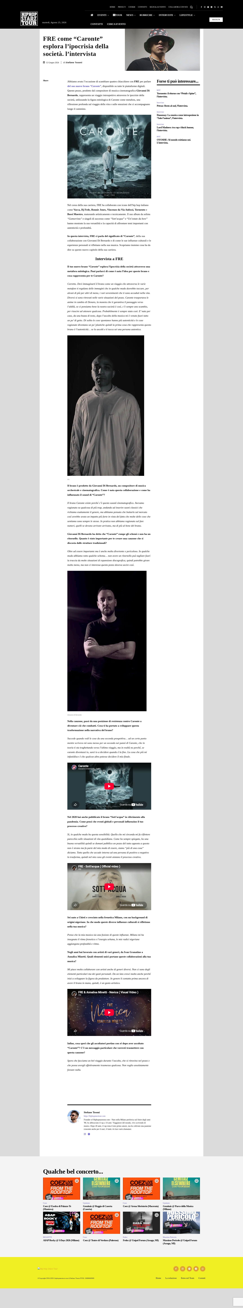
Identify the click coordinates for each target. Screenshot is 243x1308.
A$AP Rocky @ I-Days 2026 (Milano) (61, 1240)
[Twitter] (215, 7)
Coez (45, 1203)
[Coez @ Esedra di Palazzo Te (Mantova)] (61, 1189)
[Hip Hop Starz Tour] (29, 19)
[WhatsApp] (218, 7)
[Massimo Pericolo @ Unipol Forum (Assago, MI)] (181, 1223)
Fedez (125, 1237)
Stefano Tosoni (74, 62)
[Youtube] (221, 7)
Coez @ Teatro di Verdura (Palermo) (100, 1240)
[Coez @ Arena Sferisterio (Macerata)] (141, 1189)
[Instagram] (204, 7)
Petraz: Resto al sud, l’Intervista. (172, 105)
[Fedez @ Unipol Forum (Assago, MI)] (141, 1223)
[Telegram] (211, 7)
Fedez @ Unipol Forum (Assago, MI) (141, 1240)
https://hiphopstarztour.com (94, 1116)
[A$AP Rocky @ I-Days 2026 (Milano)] (61, 1223)
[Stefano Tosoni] (74, 1123)
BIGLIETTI (47, 1237)
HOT (158, 90)
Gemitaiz (86, 1203)
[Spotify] (208, 7)
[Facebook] (201, 7)
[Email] (46, 114)
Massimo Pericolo (169, 1237)
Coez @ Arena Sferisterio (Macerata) (140, 1206)
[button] (191, 7)
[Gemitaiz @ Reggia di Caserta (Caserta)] (101, 1189)
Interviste (160, 103)
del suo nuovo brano (84, 86)
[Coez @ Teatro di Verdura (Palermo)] (101, 1223)
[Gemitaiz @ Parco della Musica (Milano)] (181, 1189)
